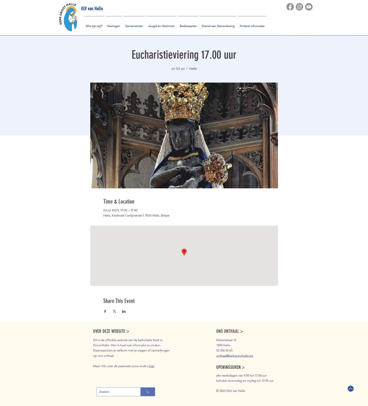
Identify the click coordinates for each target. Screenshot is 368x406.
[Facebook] (290, 7)
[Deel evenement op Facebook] (105, 311)
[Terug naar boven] (351, 389)
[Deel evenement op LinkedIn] (124, 311)
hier (151, 366)
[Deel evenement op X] (114, 311)
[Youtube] (309, 7)
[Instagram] (299, 7)
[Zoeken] (147, 392)
